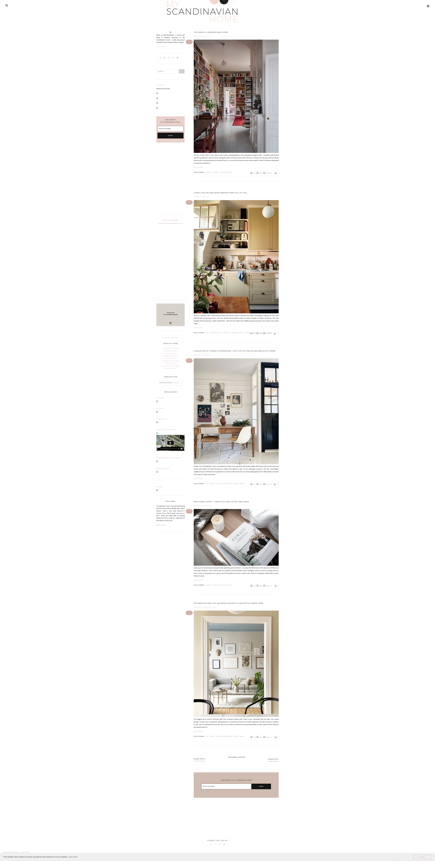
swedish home (226, 172)
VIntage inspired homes (262, 333)
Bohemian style (170, 368)
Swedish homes (170, 351)
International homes (170, 361)
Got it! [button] (422, 857)
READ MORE (161, 525)
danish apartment (224, 483)
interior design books (222, 585)
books (208, 172)
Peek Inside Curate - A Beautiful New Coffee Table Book (221, 502)
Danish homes (170, 353)
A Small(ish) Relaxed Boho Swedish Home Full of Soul (220, 193)
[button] (189, 42)
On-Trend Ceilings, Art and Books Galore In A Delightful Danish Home (228, 603)
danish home (238, 483)
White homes (171, 363)
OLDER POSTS (273, 759)
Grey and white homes (170, 366)
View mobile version (236, 757)
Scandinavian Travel (170, 348)
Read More (161, 47)
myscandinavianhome (10, 852)
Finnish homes (170, 358)
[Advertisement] (170, 180)
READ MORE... (199, 167)
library (215, 172)
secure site (25, 852)
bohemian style (216, 333)
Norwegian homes (170, 356)
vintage (247, 333)
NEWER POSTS (199, 759)
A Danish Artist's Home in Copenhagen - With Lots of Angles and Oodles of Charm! (235, 351)
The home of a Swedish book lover (211, 32)
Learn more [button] (73, 857)
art (207, 333)
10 (278, 333)
